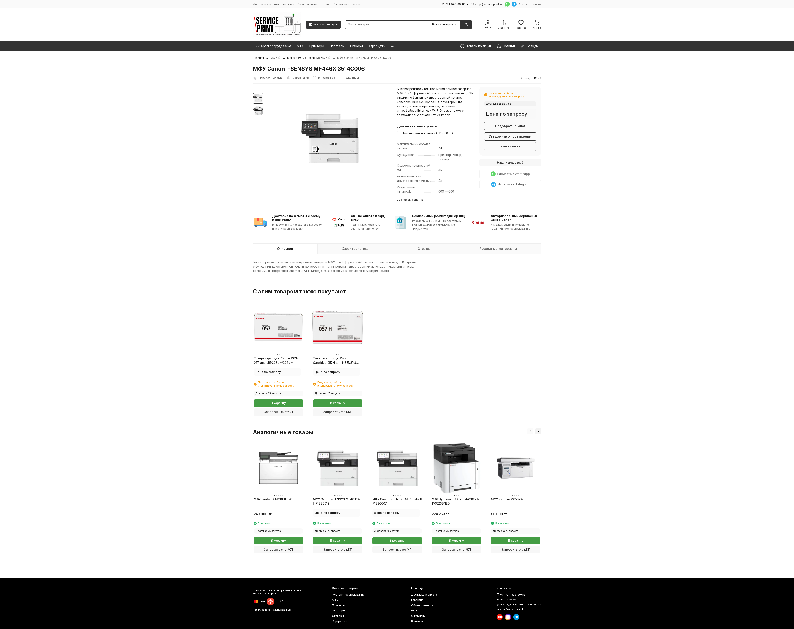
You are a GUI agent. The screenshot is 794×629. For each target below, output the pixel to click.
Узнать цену (510, 146)
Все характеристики (411, 199)
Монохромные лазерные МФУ (307, 57)
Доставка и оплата (266, 4)
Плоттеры (337, 46)
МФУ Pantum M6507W (507, 499)
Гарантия (288, 4)
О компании (341, 4)
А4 (440, 148)
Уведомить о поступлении (510, 136)
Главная (258, 57)
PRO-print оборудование (273, 46)
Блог (327, 4)
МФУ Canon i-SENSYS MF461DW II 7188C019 (336, 501)
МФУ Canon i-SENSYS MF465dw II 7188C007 (397, 501)
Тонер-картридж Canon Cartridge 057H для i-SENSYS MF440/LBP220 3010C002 (334, 360)
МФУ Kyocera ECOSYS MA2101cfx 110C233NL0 (456, 501)
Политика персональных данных (272, 609)
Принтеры (316, 46)
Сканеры (356, 46)
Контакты (359, 4)
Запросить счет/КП (278, 412)
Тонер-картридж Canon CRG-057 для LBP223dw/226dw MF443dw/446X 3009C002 (276, 360)
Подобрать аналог (510, 126)
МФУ (300, 46)
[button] (530, 431)
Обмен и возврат (308, 4)
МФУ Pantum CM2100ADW (273, 499)
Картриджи (377, 46)
